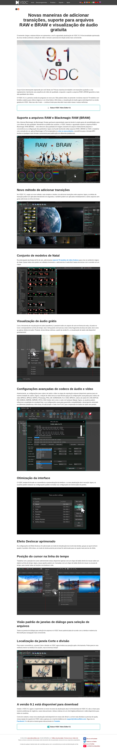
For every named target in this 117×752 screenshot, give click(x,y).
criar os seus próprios (65, 131)
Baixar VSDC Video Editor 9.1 (60, 108)
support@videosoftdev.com (76, 719)
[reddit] (18, 9)
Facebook (20, 721)
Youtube (57, 721)
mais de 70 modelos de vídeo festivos (66, 260)
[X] (16, 9)
